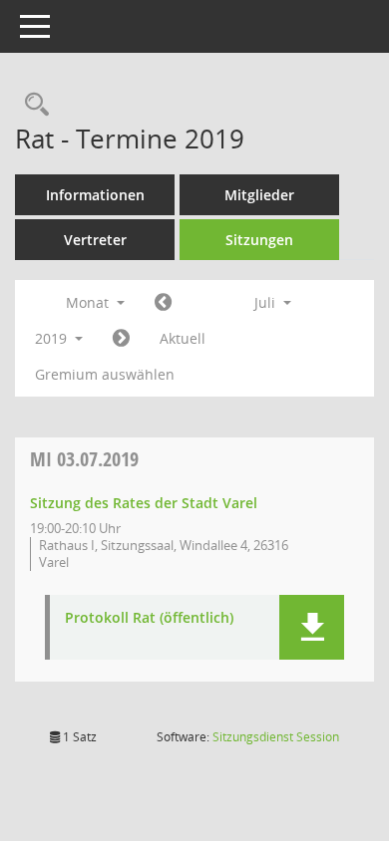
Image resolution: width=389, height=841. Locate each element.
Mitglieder (259, 194)
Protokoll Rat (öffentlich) (149, 618)
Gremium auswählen (105, 374)
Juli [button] (266, 302)
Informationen (95, 194)
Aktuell (182, 338)
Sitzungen (259, 239)
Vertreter (95, 239)
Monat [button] (89, 302)
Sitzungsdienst (275, 736)
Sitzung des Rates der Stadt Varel (143, 502)
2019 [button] (53, 338)
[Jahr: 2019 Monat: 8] (121, 339)
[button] (311, 627)
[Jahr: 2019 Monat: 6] (163, 303)
